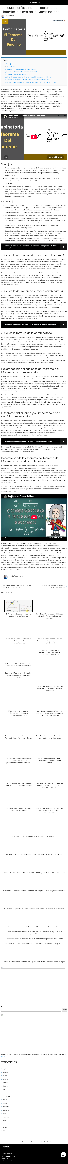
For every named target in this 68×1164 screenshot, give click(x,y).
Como (5, 1076)
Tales (4, 1120)
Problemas (6, 1110)
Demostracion (7, 1083)
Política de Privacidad (8, 1156)
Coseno (5, 1079)
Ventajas (9, 64)
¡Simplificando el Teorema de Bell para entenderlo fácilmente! (53, 586)
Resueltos (6, 1117)
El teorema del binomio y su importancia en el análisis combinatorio (27, 80)
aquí (3, 1057)
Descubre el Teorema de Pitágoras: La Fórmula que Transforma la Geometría (17, 586)
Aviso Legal (5, 1159)
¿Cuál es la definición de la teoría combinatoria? (21, 72)
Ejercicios (6, 1089)
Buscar (3, 1007)
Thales (5, 1127)
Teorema (6, 1124)
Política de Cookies (7, 1161)
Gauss (5, 1100)
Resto (4, 1114)
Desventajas (11, 66)
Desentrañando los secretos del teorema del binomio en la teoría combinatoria (31, 82)
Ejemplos (5, 1086)
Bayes (5, 1069)
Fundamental (7, 1096)
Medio (5, 1103)
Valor (4, 1131)
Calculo (5, 1072)
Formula (5, 1093)
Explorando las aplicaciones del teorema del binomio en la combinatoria (28, 77)
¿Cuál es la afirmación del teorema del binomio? (21, 69)
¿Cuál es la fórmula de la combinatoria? (18, 74)
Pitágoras (6, 1107)
